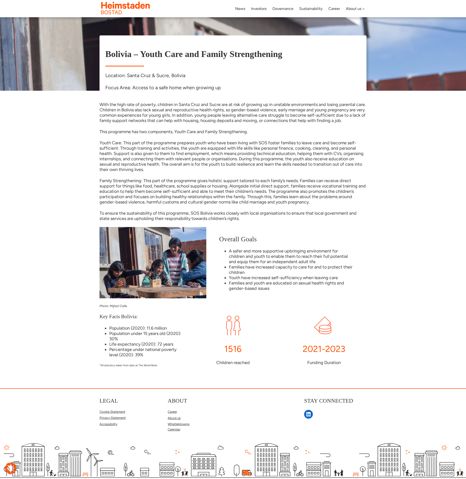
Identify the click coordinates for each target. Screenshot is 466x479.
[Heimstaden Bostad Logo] (125, 13)
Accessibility (108, 424)
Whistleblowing (179, 424)
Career (172, 412)
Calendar (174, 429)
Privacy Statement (113, 418)
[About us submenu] (363, 9)
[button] (10, 468)
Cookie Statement (112, 412)
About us (174, 418)
